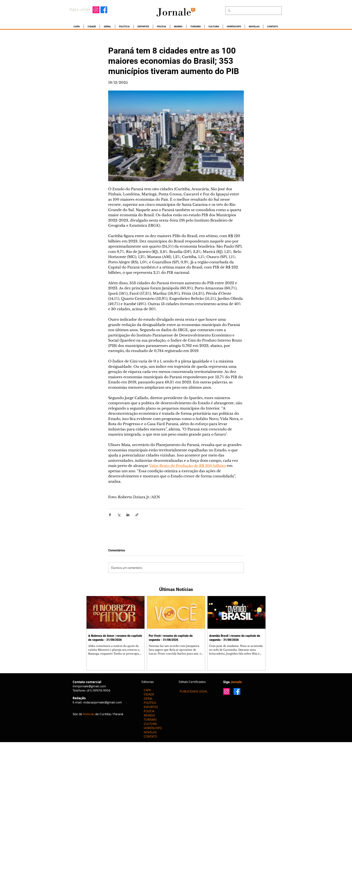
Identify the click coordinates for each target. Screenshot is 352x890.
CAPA (147, 690)
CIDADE (149, 694)
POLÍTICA (150, 703)
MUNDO (149, 715)
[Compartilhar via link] (137, 515)
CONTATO (150, 736)
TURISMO (150, 720)
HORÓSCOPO (153, 728)
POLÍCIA (149, 711)
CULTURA (150, 724)
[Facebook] (103, 9)
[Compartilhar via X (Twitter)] (119, 515)
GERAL (148, 698)
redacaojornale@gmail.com (102, 702)
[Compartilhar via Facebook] (110, 515)
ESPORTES (151, 707)
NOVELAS (150, 732)
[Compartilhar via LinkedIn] (128, 515)
